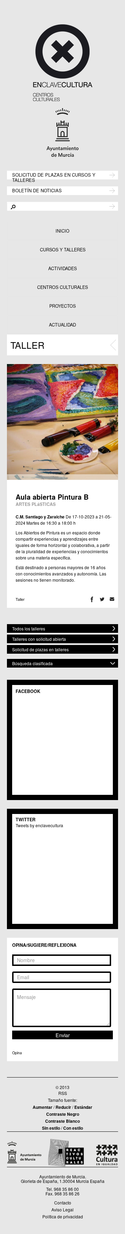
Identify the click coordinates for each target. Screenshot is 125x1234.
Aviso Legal (62, 1209)
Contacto (62, 1202)
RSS (62, 1093)
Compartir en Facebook (92, 599)
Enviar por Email (112, 599)
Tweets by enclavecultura (39, 825)
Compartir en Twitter (102, 599)
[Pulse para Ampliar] (62, 422)
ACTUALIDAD (62, 325)
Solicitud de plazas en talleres (40, 649)
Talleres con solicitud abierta (39, 639)
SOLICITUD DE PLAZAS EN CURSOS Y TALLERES (53, 177)
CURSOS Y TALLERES (62, 250)
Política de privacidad (62, 1216)
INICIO (62, 231)
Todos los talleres (28, 628)
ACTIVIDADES (62, 268)
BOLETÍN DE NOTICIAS (37, 190)
